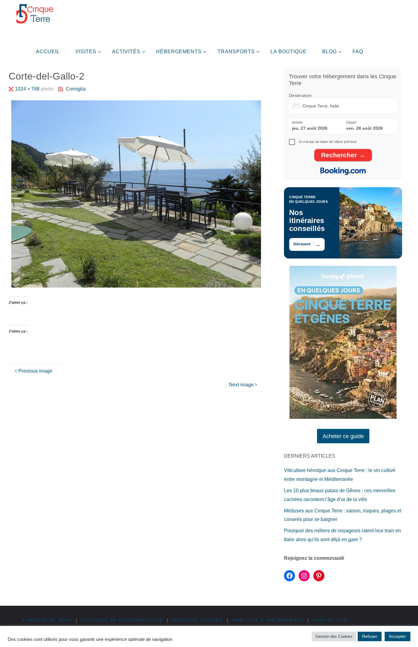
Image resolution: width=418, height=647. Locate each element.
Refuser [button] (369, 636)
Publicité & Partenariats (268, 620)
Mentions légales (198, 620)
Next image (241, 384)
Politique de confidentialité (122, 620)
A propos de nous (47, 620)
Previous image (35, 371)
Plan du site (330, 620)
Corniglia (76, 88)
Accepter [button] (397, 636)
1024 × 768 (28, 88)
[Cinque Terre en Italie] (34, 14)
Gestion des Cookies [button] (334, 636)
